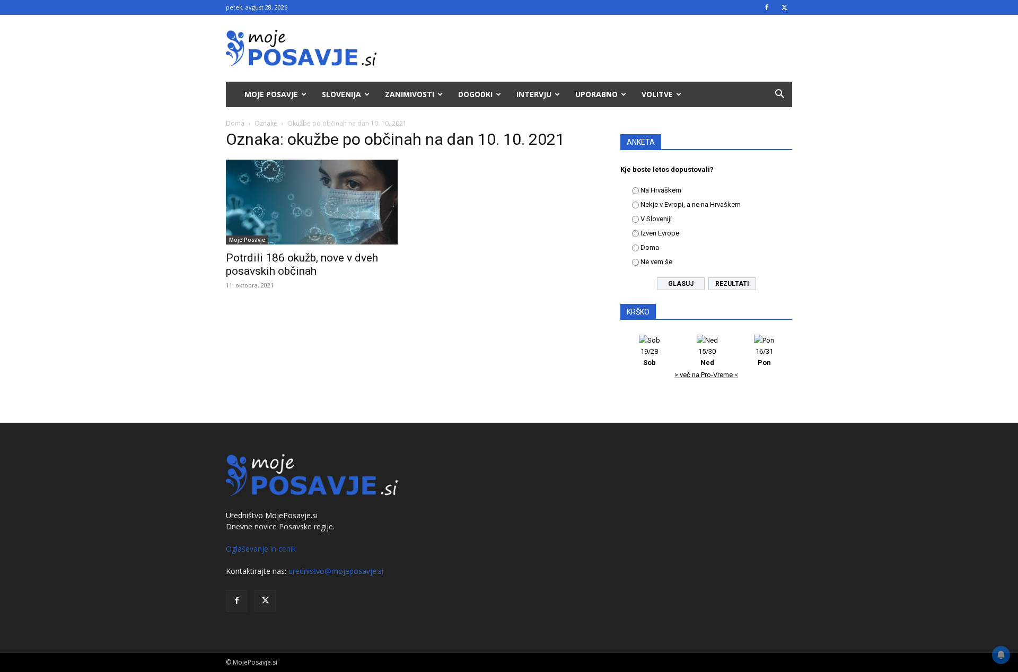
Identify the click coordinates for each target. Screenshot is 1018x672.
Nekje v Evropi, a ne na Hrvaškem (690, 204)
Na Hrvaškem (660, 190)
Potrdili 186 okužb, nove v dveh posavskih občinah (302, 264)
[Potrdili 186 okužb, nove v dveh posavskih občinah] (312, 202)
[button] (779, 95)
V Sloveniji (656, 219)
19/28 (649, 356)
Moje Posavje (271, 94)
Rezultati (732, 283)
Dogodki (475, 94)
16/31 (764, 356)
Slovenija (341, 94)
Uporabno (596, 94)
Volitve (657, 94)
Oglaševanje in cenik (261, 549)
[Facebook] (767, 7)
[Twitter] (784, 7)
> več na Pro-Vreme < (706, 375)
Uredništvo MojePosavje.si (272, 515)
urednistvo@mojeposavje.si (335, 571)
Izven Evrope (659, 233)
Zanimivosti (409, 94)
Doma (235, 123)
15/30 (707, 356)
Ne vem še (656, 262)
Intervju (533, 94)
